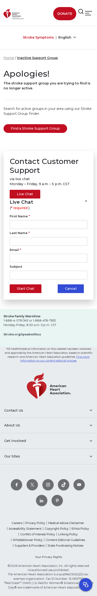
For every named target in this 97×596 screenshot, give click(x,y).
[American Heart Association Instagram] (48, 484)
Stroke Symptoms (38, 37)
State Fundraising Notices (65, 545)
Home (9, 58)
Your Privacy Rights (48, 557)
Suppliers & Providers (29, 545)
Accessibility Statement (25, 528)
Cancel (71, 288)
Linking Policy (68, 534)
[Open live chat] (85, 584)
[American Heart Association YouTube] (79, 484)
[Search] (81, 11)
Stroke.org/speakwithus (22, 334)
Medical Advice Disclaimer (66, 523)
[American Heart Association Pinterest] (57, 500)
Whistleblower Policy (28, 540)
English (65, 37)
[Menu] (88, 13)
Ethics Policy (80, 528)
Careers (17, 523)
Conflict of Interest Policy (37, 534)
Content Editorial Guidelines (65, 540)
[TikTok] (63, 484)
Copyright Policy (57, 528)
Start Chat (25, 288)
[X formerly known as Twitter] (32, 484)
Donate (64, 14)
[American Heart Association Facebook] (16, 484)
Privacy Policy (35, 523)
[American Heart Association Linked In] (42, 500)
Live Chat (25, 194)
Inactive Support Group (37, 58)
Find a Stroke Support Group (35, 128)
